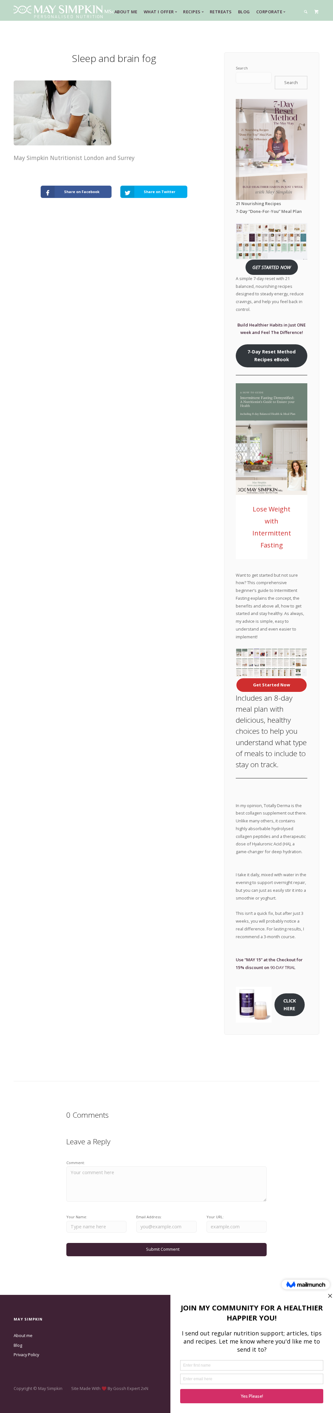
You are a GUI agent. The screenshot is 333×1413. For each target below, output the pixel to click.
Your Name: (76, 1216)
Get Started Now (271, 685)
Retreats (221, 12)
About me (23, 1335)
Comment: (75, 1162)
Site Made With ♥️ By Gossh (99, 1388)
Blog (244, 12)
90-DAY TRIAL (282, 967)
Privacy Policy (26, 1355)
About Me (126, 12)
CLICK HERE (289, 1005)
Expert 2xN (137, 1388)
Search (242, 68)
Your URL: (215, 1216)
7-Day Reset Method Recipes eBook (271, 355)
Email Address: (149, 1216)
